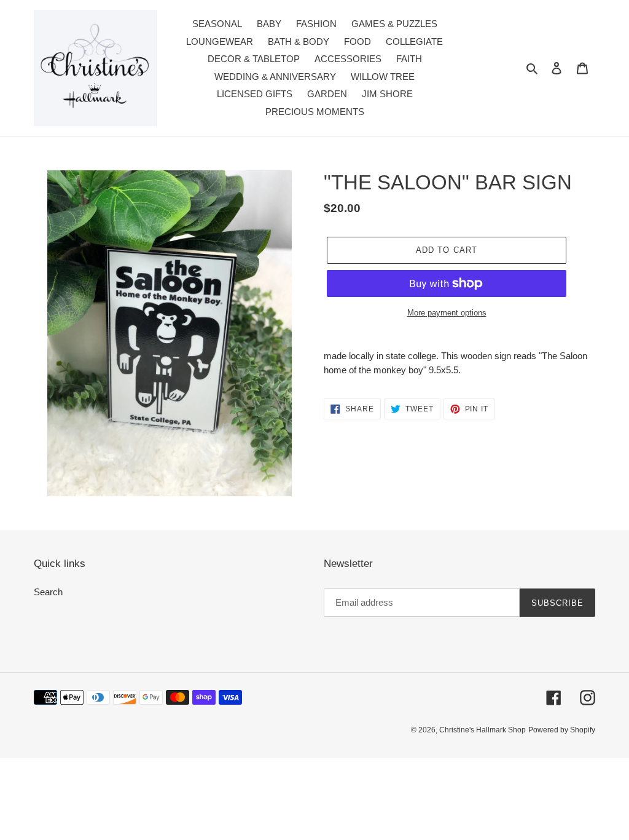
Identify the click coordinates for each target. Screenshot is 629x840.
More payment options (446, 312)
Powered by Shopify (561, 730)
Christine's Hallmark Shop (482, 730)
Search (48, 592)
